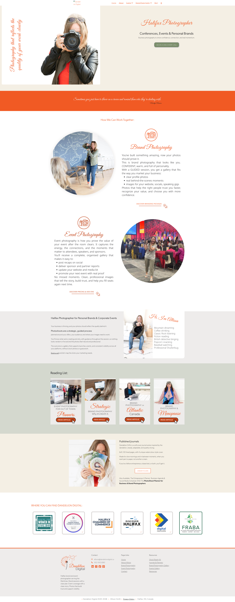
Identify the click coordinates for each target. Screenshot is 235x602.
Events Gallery (154, 568)
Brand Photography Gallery (159, 565)
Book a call (55, 353)
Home (114, 2)
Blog (156, 2)
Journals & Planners (156, 562)
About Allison (126, 562)
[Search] (160, 3)
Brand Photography (143, 2)
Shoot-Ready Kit (155, 559)
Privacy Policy (129, 599)
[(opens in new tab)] (151, 168)
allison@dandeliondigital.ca (104, 559)
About (121, 2)
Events (128, 2)
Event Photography (128, 568)
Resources (153, 571)
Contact (124, 571)
